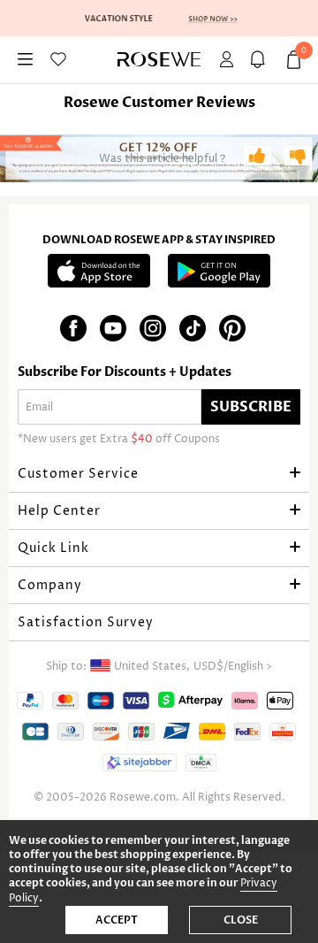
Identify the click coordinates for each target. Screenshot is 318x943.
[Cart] (260, 59)
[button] (159, 474)
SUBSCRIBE (251, 407)
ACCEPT (116, 920)
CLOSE (240, 920)
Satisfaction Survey (86, 622)
